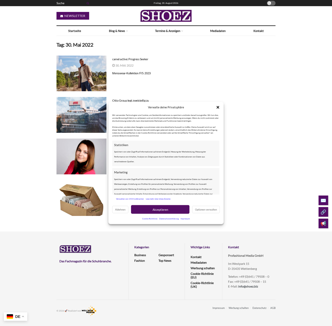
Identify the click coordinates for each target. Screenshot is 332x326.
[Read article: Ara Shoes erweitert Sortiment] (81, 198)
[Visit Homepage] (166, 16)
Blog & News (117, 31)
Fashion (139, 260)
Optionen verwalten (206, 209)
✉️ (323, 200)
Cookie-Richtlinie (149, 218)
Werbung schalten (203, 268)
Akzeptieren (160, 209)
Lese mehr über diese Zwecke (158, 198)
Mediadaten (218, 31)
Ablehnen (120, 209)
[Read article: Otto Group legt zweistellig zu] (81, 115)
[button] (218, 107)
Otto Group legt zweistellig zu (130, 100)
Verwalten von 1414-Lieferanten (130, 198)
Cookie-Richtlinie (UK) (202, 284)
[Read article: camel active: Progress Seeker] (81, 73)
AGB (273, 307)
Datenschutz (259, 307)
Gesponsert (166, 255)
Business (140, 255)
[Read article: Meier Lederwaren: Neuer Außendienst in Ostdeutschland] (81, 156)
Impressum (185, 218)
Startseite (74, 31)
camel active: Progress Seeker (130, 59)
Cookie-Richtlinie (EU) (202, 275)
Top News (165, 260)
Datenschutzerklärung (169, 218)
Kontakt (258, 31)
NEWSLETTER (74, 16)
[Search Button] (87, 3)
